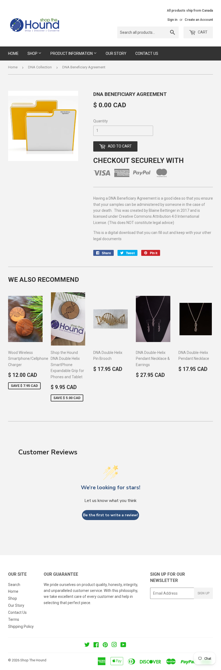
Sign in (172, 20)
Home (13, 53)
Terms (13, 619)
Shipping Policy (21, 626)
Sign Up (203, 593)
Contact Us (146, 53)
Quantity (100, 121)
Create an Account (199, 20)
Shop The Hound (33, 660)
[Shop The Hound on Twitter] (87, 645)
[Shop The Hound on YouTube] (123, 645)
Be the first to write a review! (110, 515)
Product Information (72, 53)
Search (14, 584)
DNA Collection (40, 67)
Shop (32, 53)
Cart (202, 32)
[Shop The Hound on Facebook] (96, 645)
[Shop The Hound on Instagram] (114, 645)
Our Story (116, 53)
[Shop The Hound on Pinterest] (105, 645)
